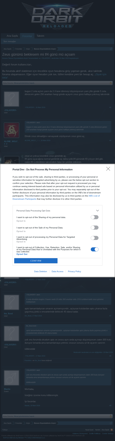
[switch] (95, 217)
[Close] (109, 170)
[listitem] (57, 210)
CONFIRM (35, 261)
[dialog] (57, 220)
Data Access (57, 271)
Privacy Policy (74, 271)
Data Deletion (40, 271)
